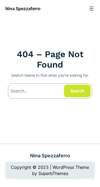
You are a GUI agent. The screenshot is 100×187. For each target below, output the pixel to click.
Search (77, 91)
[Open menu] (91, 8)
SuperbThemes (53, 173)
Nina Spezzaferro (23, 8)
